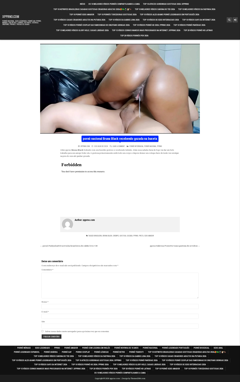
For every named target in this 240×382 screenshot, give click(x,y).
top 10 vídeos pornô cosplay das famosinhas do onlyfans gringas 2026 (96, 25)
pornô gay (67, 352)
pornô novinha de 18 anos (126, 348)
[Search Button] (229, 19)
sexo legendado (42, 348)
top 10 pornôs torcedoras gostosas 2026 (117, 14)
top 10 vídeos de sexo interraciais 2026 (161, 20)
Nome (45, 302)
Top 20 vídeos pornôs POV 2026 (134, 36)
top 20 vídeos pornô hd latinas (198, 30)
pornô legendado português (175, 348)
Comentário (47, 269)
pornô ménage (24, 348)
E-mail (45, 311)
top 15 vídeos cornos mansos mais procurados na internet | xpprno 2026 (146, 30)
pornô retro (119, 352)
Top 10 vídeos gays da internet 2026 (198, 20)
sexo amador (149, 235)
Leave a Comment (119, 146)
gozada (129, 235)
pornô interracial (136, 146)
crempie (116, 235)
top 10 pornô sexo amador (81, 14)
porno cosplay (83, 352)
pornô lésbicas (101, 352)
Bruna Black (107, 235)
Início (82, 4)
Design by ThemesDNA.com (133, 378)
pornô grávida (51, 352)
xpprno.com (10, 16)
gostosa (123, 235)
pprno (159, 146)
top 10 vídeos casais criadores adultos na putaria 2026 (79, 20)
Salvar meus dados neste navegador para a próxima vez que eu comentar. (77, 331)
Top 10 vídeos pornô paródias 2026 (189, 25)
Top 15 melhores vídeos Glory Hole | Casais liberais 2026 (82, 30)
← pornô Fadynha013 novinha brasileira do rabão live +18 (69, 246)
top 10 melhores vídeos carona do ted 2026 (155, 9)
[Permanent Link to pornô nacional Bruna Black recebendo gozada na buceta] (120, 89)
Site (43, 321)
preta (141, 235)
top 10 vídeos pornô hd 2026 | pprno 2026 (151, 25)
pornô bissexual (201, 348)
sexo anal (218, 348)
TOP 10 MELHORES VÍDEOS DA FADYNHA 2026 (196, 9)
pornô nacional (150, 146)
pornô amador (71, 348)
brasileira (98, 235)
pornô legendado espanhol (27, 352)
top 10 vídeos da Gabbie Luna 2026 (124, 20)
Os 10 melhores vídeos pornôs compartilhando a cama (114, 4)
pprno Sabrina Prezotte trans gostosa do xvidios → (175, 246)
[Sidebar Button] (235, 19)
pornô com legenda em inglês (96, 348)
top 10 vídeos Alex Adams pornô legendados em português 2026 (169, 14)
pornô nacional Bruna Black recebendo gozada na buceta (120, 139)
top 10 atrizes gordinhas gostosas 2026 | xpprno (166, 4)
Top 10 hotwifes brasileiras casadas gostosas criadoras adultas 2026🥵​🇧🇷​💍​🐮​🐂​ (92, 9)
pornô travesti (136, 352)
